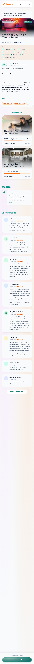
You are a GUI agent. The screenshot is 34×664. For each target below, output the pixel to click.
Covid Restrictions (19, 103)
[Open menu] (29, 4)
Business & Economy (8, 21)
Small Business (7, 103)
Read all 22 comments (17, 392)
